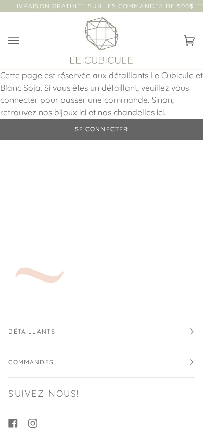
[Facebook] (13, 423)
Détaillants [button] (31, 331)
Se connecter (101, 129)
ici (82, 112)
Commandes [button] (31, 362)
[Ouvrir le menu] (24, 40)
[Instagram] (32, 423)
